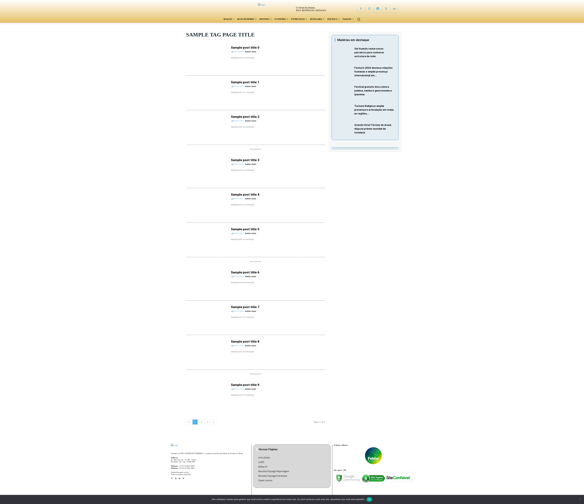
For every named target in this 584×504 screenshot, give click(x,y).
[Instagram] (369, 8)
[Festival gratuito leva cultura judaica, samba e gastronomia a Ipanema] (344, 91)
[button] (358, 19)
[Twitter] (386, 8)
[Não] (580, 499)
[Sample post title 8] (207, 352)
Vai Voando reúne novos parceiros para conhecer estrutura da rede (369, 52)
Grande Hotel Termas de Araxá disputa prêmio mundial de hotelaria (372, 128)
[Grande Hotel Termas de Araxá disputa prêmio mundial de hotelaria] (344, 129)
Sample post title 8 (245, 341)
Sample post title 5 (245, 229)
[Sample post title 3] (207, 170)
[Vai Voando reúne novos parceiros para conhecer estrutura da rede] (344, 53)
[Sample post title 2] (207, 127)
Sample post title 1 (245, 82)
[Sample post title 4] (207, 205)
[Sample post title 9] (207, 395)
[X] (183, 478)
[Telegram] (377, 8)
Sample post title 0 (245, 47)
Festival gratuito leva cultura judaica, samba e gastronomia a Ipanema (373, 90)
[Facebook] (361, 8)
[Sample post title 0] (207, 58)
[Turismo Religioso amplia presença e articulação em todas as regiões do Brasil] (344, 110)
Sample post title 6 (245, 272)
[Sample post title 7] (207, 317)
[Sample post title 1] (207, 93)
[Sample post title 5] (207, 240)
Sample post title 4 (245, 194)
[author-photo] (238, 52)
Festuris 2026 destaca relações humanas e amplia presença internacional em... (373, 71)
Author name (250, 51)
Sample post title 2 (245, 117)
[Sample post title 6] (207, 283)
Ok (369, 499)
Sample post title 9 (245, 385)
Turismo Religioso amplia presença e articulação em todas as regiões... (374, 109)
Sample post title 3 (245, 160)
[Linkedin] (394, 8)
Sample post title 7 (245, 307)
